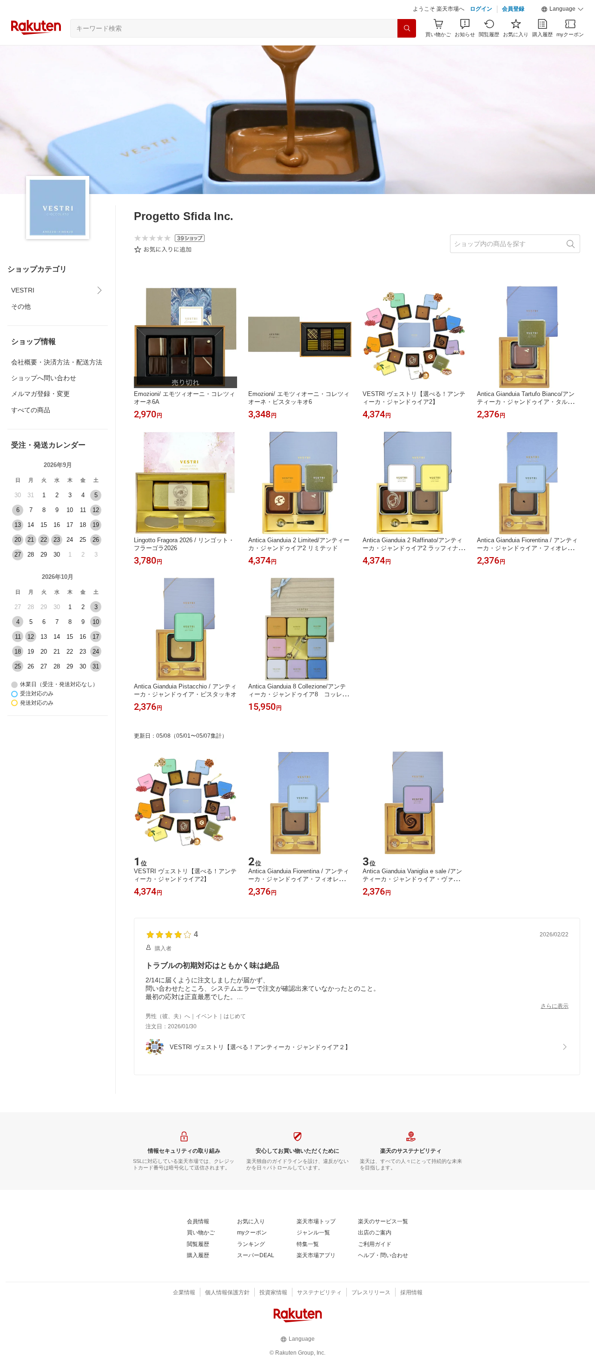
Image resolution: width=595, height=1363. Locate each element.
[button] (562, 9)
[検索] (406, 28)
